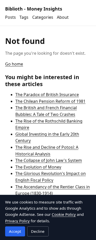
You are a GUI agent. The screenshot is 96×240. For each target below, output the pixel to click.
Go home (14, 64)
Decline (38, 231)
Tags (23, 17)
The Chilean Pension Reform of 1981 (50, 101)
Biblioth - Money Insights (33, 9)
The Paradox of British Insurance (47, 94)
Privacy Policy (17, 220)
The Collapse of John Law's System (48, 160)
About (63, 17)
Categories (42, 17)
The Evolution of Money (38, 167)
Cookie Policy (64, 214)
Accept (15, 231)
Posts (10, 17)
